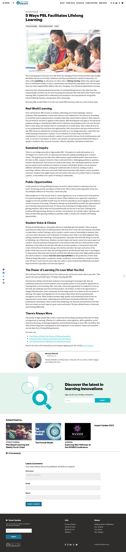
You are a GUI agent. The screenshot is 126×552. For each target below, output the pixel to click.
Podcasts (70, 3)
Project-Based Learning (45, 26)
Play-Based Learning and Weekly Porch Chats (17, 445)
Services (103, 3)
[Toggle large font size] (124, 276)
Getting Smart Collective (104, 524)
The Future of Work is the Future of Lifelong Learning (49, 336)
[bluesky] (122, 3)
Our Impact (98, 532)
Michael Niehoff (32, 11)
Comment (30, 471)
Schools (80, 3)
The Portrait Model (44, 442)
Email (28, 484)
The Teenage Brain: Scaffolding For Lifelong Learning (50, 341)
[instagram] (113, 3)
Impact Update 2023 (104, 425)
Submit (102, 400)
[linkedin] (116, 3)
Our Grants (98, 527)
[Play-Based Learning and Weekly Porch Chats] (19, 431)
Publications (92, 3)
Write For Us (69, 529)
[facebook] (111, 3)
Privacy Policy (70, 524)
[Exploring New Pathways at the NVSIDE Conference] (78, 431)
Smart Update (87, 345)
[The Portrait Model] (48, 431)
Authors (68, 532)
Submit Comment (33, 504)
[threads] (119, 3)
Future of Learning (31, 26)
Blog (62, 3)
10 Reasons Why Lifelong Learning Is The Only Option (50, 338)
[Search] (13, 3)
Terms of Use (70, 527)
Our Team (98, 529)
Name (28, 493)
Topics (56, 26)
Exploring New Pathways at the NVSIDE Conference (78, 445)
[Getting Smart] (22, 2)
